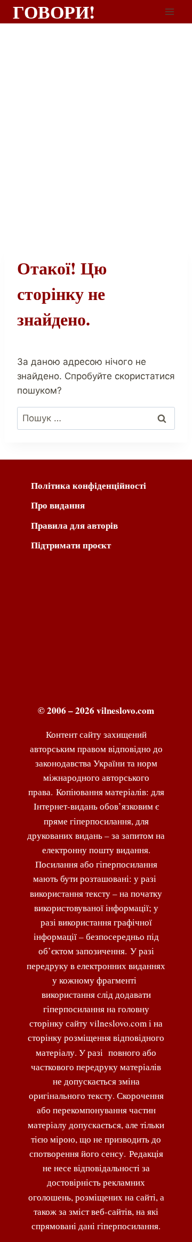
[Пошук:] (96, 418)
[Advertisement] (96, 124)
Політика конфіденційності (88, 485)
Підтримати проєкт (71, 545)
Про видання (58, 505)
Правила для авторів (74, 525)
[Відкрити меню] (169, 11)
